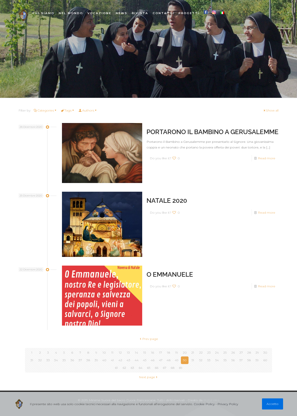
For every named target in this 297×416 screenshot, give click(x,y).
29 (257, 352)
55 (225, 360)
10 (104, 352)
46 (152, 360)
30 (265, 352)
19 (176, 352)
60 (265, 360)
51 (193, 360)
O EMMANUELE (170, 274)
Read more (266, 158)
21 (192, 352)
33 (48, 360)
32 (40, 360)
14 (136, 352)
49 (177, 360)
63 (132, 368)
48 (169, 360)
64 (140, 368)
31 (31, 360)
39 (96, 360)
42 (120, 360)
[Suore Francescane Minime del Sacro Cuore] (23, 15)
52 (200, 360)
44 (136, 360)
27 (241, 352)
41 (112, 360)
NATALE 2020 (167, 200)
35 (64, 360)
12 (120, 352)
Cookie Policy (204, 404)
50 (185, 360)
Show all (272, 110)
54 (217, 360)
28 (249, 352)
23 (209, 352)
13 (128, 352)
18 (168, 352)
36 (72, 360)
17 (160, 352)
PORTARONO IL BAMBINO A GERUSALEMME (213, 132)
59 (257, 360)
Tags (68, 110)
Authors (88, 110)
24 (217, 352)
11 (112, 352)
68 (173, 368)
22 (201, 352)
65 (148, 368)
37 (80, 360)
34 (56, 360)
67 (164, 368)
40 (104, 360)
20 (185, 352)
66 (156, 368)
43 (128, 360)
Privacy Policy (227, 404)
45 (144, 360)
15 (144, 352)
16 (152, 352)
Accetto (273, 404)
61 (116, 368)
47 (160, 360)
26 (233, 352)
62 (124, 368)
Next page (147, 377)
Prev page (150, 339)
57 (241, 360)
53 (208, 360)
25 (225, 352)
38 (88, 360)
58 (249, 360)
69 (180, 368)
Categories (45, 110)
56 (233, 360)
